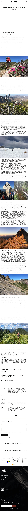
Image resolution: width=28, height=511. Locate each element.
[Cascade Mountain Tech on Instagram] (4, 477)
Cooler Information (4, 486)
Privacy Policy (18, 437)
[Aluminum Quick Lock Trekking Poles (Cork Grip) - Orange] (12, 464)
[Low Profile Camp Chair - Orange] (8, 461)
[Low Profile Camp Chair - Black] (7, 461)
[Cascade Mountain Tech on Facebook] (1, 478)
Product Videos (3, 488)
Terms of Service (24, 437)
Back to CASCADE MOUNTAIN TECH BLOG (15, 443)
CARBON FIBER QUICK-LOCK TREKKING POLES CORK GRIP (12, 376)
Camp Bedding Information (5, 485)
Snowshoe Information (4, 487)
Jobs (2, 498)
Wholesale (2, 497)
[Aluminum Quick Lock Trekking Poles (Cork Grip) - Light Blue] (13, 464)
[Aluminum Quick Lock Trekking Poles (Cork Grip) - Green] (14, 464)
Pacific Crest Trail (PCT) (14, 38)
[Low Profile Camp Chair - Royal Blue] (7, 462)
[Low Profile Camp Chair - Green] (9, 461)
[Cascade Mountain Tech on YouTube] (5, 477)
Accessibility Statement (4, 489)
